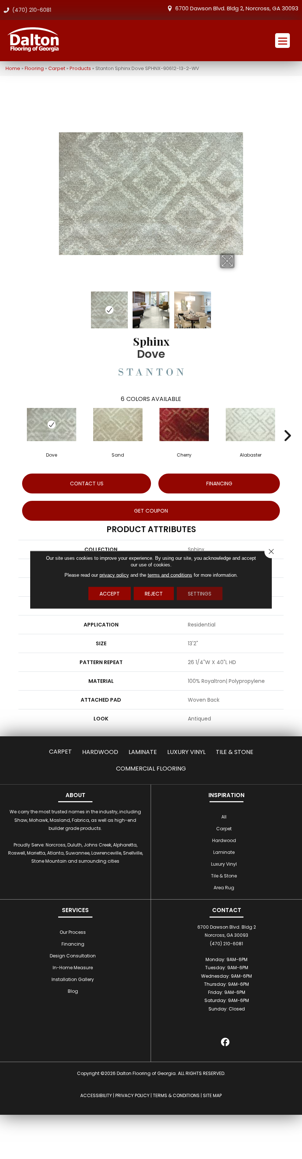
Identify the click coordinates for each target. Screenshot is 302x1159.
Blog (73, 991)
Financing (73, 944)
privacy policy (114, 574)
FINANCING (219, 483)
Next (239, 306)
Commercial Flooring (151, 768)
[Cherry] (184, 424)
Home (13, 68)
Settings (199, 593)
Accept (109, 593)
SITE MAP (212, 1095)
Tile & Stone (234, 752)
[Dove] (51, 424)
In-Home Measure (73, 967)
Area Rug (224, 887)
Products (80, 68)
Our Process (73, 932)
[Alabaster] (250, 424)
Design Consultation (73, 956)
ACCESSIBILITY (96, 1095)
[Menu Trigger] (282, 40)
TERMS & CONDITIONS (176, 1095)
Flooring (34, 68)
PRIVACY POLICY (132, 1095)
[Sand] (118, 424)
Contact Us (86, 483)
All (223, 817)
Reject (154, 593)
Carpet (56, 68)
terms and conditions (170, 574)
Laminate (143, 752)
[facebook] (225, 1043)
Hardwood (100, 752)
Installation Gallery (73, 979)
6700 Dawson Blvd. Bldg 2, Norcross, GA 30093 (236, 8)
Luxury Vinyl (186, 752)
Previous (62, 306)
